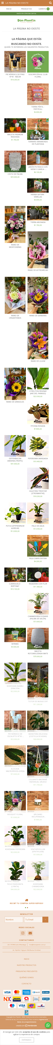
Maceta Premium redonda (15, 135)
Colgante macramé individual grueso (38, 780)
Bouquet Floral (15, 814)
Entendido (26, 1040)
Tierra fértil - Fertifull (37, 108)
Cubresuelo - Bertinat (15, 585)
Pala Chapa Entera (38, 558)
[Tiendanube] (26, 1026)
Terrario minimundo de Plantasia (38, 142)
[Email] (30, 933)
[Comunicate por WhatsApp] (48, 1025)
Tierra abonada (37, 222)
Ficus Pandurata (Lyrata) (15, 885)
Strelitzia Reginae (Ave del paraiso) (38, 392)
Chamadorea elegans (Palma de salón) (38, 617)
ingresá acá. (43, 1019)
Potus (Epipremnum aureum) (15, 527)
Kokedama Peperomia (15, 849)
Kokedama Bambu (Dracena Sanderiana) (15, 687)
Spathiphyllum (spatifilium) (38, 850)
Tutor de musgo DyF (38, 701)
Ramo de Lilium (38, 361)
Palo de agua (38, 526)
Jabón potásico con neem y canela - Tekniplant (37, 168)
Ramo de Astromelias (38, 270)
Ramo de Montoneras (15, 246)
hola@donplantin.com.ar (37, 945)
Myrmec (15, 644)
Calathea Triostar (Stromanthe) (38, 492)
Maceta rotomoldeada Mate (38, 652)
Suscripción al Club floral (37, 75)
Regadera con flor (38, 584)
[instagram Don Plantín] (23, 933)
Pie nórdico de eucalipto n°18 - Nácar (15, 735)
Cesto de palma (15, 174)
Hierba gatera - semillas (38, 195)
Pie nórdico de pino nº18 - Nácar (15, 75)
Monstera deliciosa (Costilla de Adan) (37, 735)
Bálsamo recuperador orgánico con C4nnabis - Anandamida (38, 815)
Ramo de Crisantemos (15, 316)
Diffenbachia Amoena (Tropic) (15, 459)
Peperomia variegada (38, 458)
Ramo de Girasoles (15, 402)
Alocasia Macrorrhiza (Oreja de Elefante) (15, 770)
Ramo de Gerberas (38, 315)
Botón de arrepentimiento (26, 1022)
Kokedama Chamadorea (38, 885)
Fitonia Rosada (38, 426)
